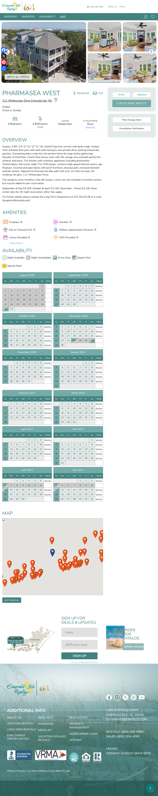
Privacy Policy (17, 771)
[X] (4, 56)
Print (97, 94)
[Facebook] (4, 50)
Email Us (112, 7)
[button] (51, 541)
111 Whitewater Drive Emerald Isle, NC (27, 101)
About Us (14, 717)
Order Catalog (133, 646)
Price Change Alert (131, 119)
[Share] (4, 68)
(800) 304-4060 (128, 736)
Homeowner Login (83, 734)
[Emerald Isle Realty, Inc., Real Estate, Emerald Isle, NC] (19, 755)
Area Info (45, 717)
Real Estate (78, 717)
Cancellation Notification (131, 128)
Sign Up (79, 656)
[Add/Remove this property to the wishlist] (152, 16)
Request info (83, 92)
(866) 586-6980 (96, 7)
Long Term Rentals (21, 729)
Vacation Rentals (20, 723)
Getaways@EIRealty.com (126, 719)
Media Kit (45, 730)
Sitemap (75, 740)
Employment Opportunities (18, 737)
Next (151, 52)
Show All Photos (18, 76)
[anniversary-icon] (28, 7)
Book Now (99, 286)
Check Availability (132, 103)
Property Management (79, 725)
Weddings (45, 724)
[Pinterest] (4, 62)
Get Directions (11, 600)
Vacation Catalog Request (52, 738)
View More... (17, 243)
